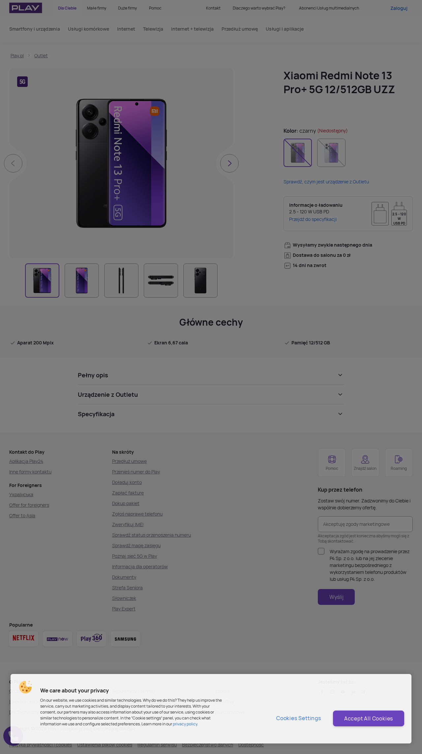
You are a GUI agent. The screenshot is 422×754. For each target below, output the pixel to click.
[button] (25, 687)
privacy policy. (185, 724)
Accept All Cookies (368, 718)
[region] (211, 708)
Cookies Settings (298, 718)
